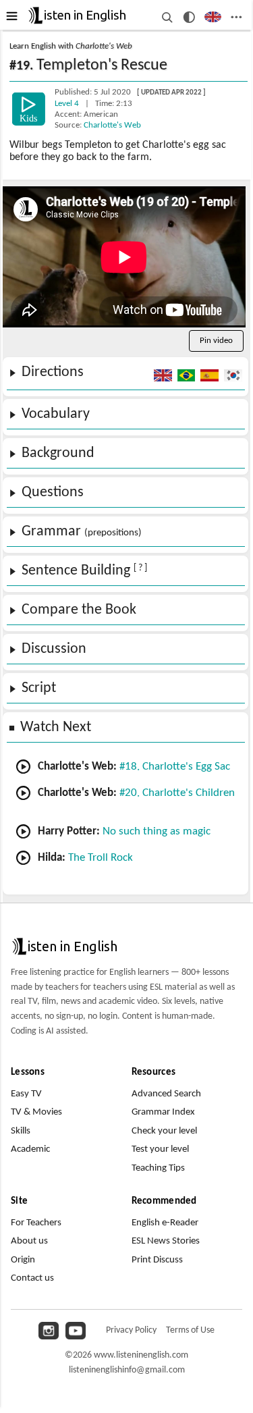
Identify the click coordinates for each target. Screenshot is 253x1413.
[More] (236, 17)
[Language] (212, 17)
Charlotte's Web (112, 125)
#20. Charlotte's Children (177, 793)
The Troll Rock (100, 857)
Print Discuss (157, 1260)
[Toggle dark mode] (189, 17)
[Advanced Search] (167, 17)
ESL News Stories (166, 1241)
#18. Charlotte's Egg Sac (174, 766)
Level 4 (68, 103)
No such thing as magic (156, 831)
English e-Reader (165, 1223)
